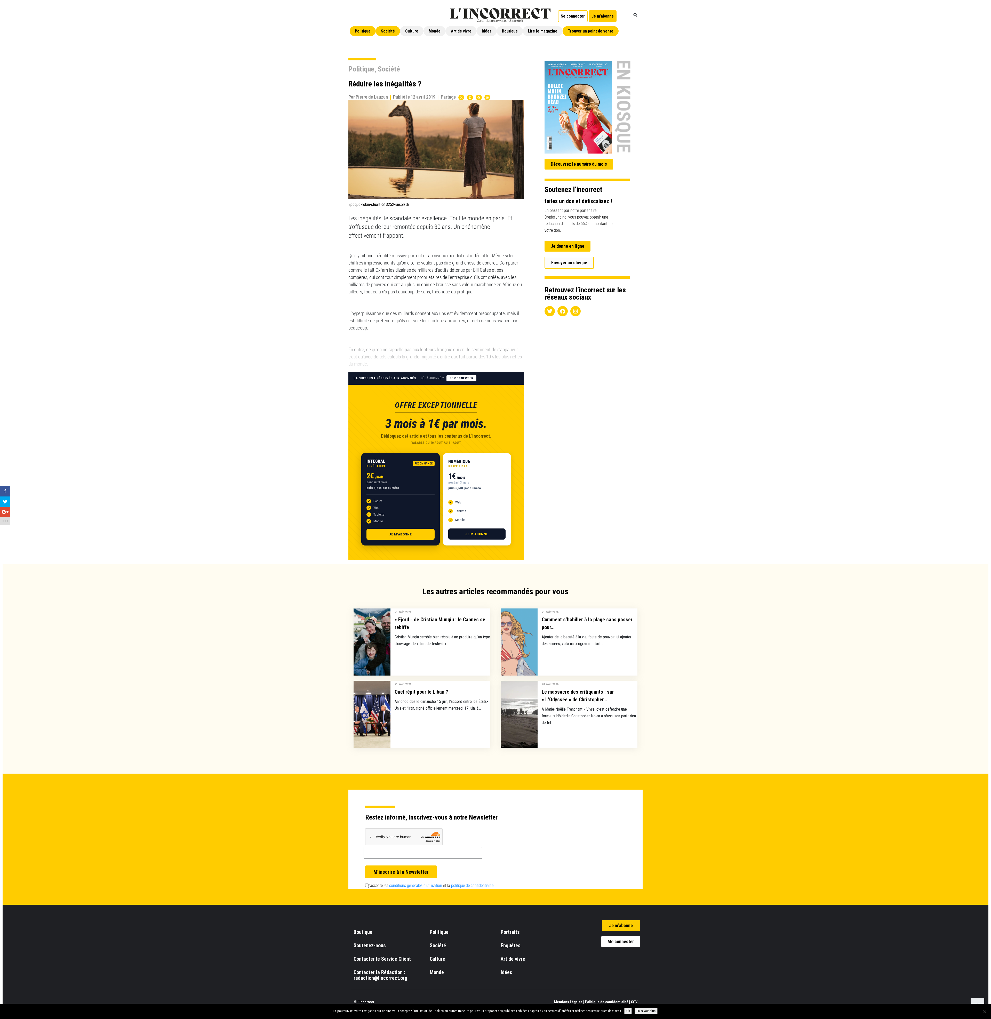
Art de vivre (461, 31)
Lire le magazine (542, 31)
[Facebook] (562, 311)
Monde (435, 31)
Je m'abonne (400, 534)
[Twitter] (550, 311)
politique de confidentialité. (472, 885)
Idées (487, 31)
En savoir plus (646, 1011)
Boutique (510, 31)
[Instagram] (575, 311)
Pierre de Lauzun (372, 97)
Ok (628, 1011)
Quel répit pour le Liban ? (421, 692)
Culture (411, 31)
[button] (635, 15)
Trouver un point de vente (590, 31)
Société (388, 31)
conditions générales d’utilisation (415, 885)
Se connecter (461, 378)
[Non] (984, 1011)
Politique (363, 31)
